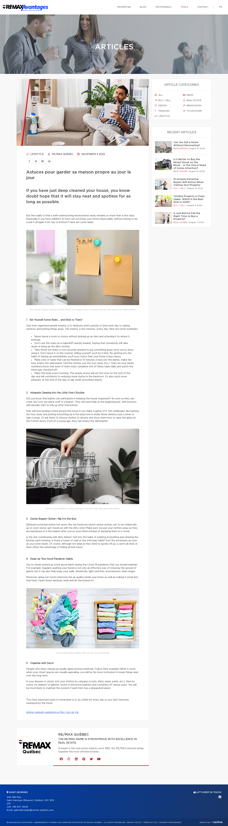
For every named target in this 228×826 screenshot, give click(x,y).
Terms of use (150, 822)
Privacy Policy (134, 822)
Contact (202, 7)
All (160, 95)
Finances (164, 111)
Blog (143, 7)
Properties (124, 7)
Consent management (170, 822)
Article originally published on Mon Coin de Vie (52, 712)
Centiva (217, 822)
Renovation (193, 106)
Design (162, 106)
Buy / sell (164, 100)
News (189, 95)
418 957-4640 (20, 807)
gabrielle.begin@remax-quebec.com (34, 810)
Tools (184, 7)
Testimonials (163, 7)
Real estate (193, 100)
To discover (194, 111)
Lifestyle (37, 154)
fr (220, 7)
